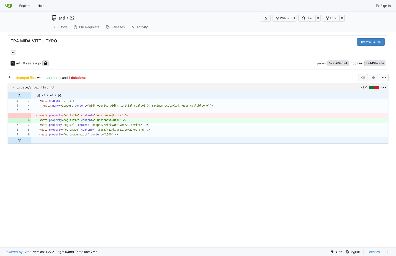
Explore (24, 6)
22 (72, 18)
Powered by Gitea (18, 252)
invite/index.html (32, 87)
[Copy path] (52, 87)
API (388, 252)
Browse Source (371, 42)
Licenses (373, 252)
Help (41, 6)
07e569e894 (338, 63)
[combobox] (363, 77)
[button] (282, 18)
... (13, 51)
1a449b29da (375, 63)
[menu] (384, 77)
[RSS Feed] (265, 18)
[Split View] (373, 77)
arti (61, 18)
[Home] (8, 6)
